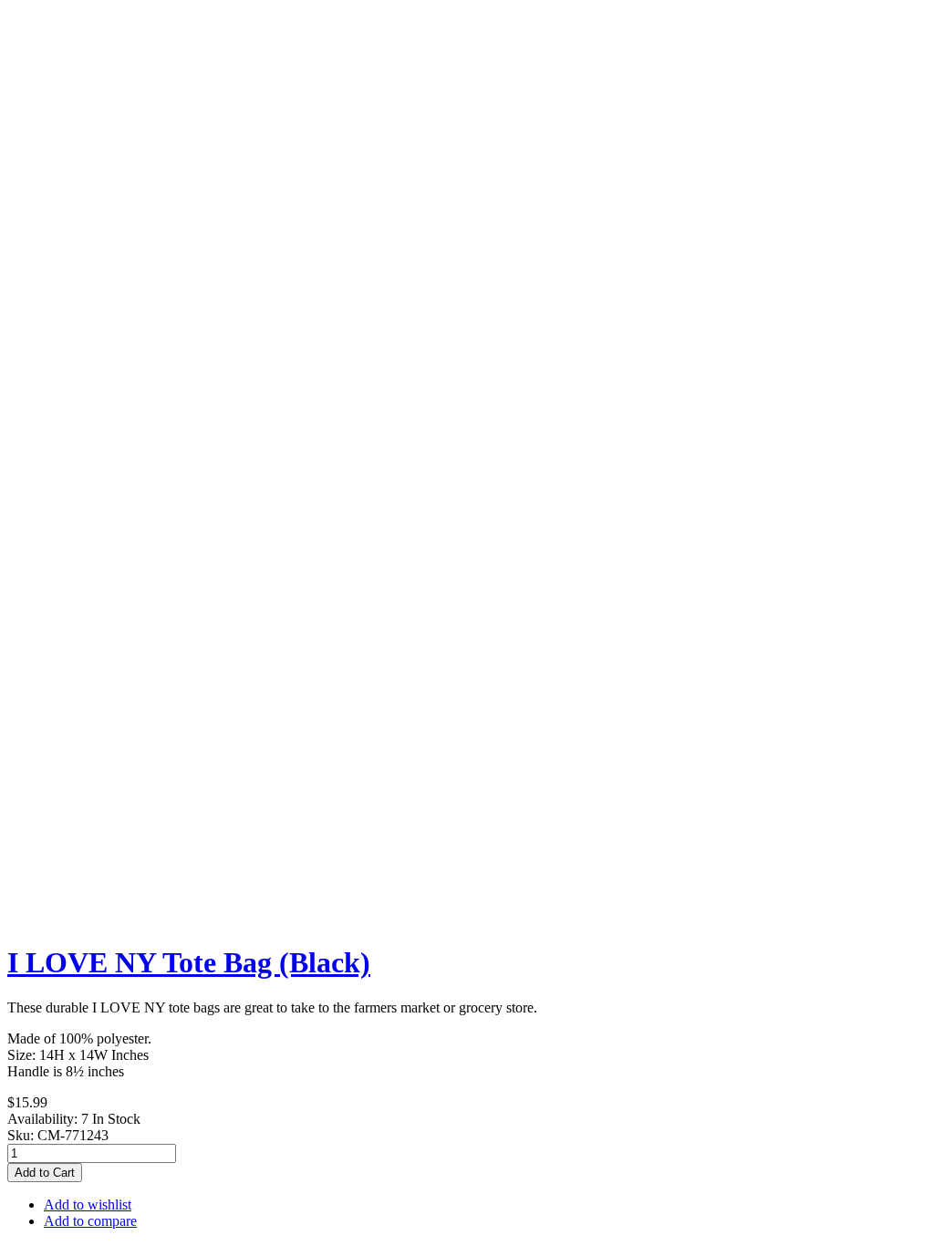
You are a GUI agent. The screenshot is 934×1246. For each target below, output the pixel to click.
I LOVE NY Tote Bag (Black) (188, 962)
